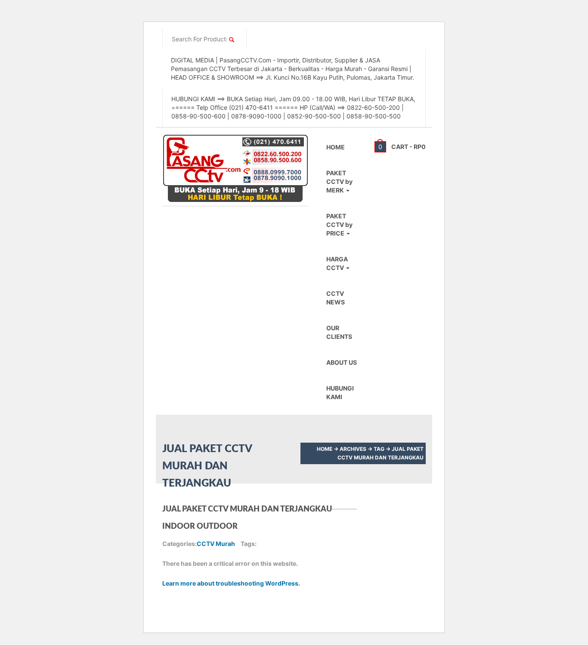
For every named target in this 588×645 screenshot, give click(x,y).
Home (324, 449)
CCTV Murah (216, 543)
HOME (335, 147)
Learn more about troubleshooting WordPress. (231, 583)
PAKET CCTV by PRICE (339, 224)
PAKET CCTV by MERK (339, 181)
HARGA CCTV (337, 263)
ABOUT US (341, 362)
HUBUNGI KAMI (340, 392)
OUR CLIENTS (339, 332)
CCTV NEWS (335, 298)
